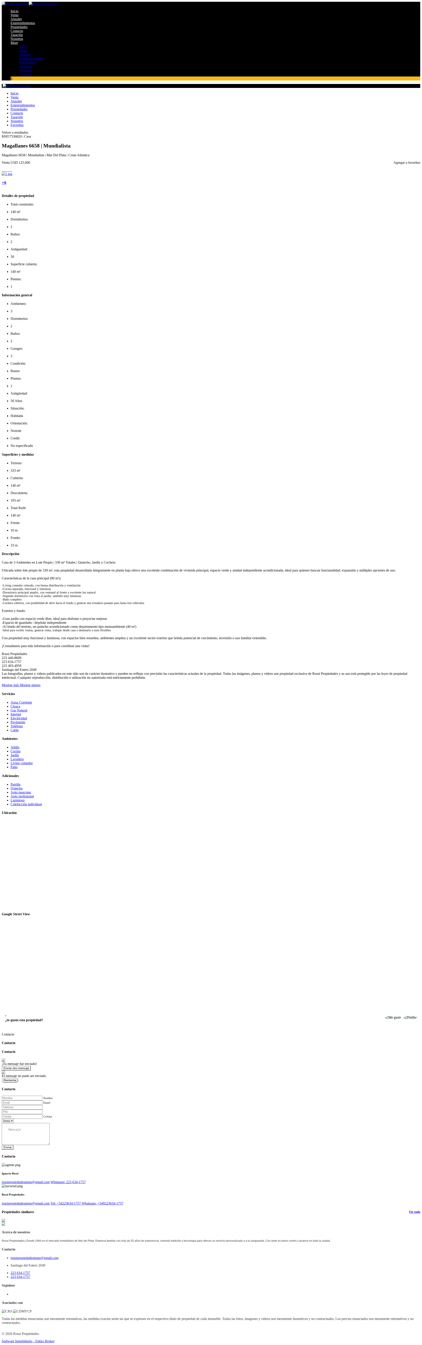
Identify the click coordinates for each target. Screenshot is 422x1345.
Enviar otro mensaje (16, 1068)
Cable (15, 730)
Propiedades (19, 27)
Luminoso (18, 800)
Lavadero (17, 759)
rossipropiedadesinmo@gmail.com (26, 1182)
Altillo (15, 747)
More (14, 43)
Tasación (17, 35)
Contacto (17, 31)
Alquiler (16, 19)
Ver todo (414, 1212)
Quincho (17, 788)
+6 (4, 182)
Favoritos (17, 125)
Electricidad (19, 718)
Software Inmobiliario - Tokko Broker (28, 1341)
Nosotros (17, 39)
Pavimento (18, 722)
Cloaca (15, 706)
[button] (21, 685)
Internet (16, 714)
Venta (14, 15)
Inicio (14, 11)
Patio (14, 767)
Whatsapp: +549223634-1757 (102, 1203)
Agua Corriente (21, 702)
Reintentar (10, 1080)
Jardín (15, 755)
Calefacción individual (26, 804)
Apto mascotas (21, 792)
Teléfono (17, 726)
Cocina (15, 751)
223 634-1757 (20, 1273)
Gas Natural (19, 710)
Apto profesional (22, 796)
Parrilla (15, 784)
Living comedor (22, 763)
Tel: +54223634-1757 (66, 1203)
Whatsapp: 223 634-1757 (68, 1182)
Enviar (8, 1147)
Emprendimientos (23, 23)
